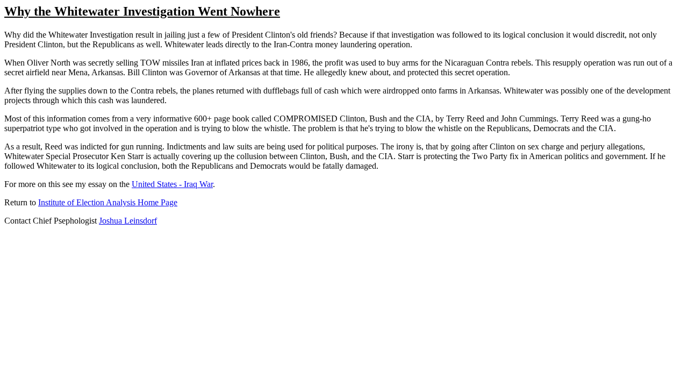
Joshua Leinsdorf (128, 220)
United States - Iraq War (172, 184)
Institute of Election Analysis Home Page (107, 202)
